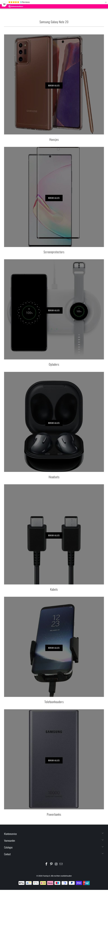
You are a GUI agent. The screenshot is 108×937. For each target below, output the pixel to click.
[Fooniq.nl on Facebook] (46, 864)
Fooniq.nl (46, 876)
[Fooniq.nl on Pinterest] (51, 864)
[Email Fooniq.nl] (61, 864)
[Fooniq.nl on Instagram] (56, 864)
